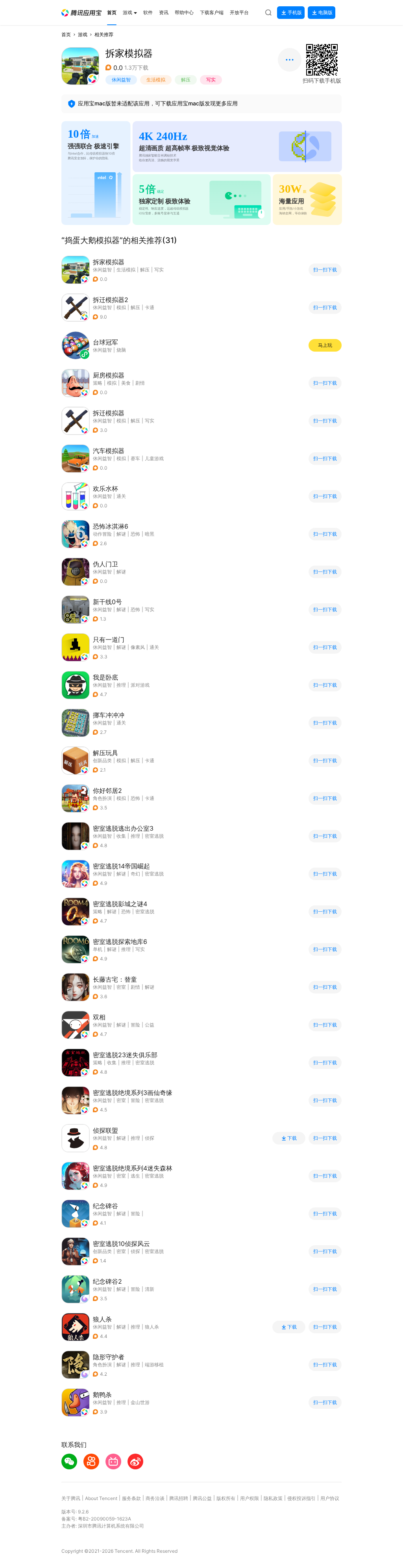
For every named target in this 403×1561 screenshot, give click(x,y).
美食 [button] (126, 383)
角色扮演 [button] (102, 798)
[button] (81, 13)
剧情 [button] (140, 383)
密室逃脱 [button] (154, 836)
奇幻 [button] (135, 874)
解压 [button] (185, 80)
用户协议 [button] (329, 1498)
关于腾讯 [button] (70, 1498)
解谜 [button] (121, 534)
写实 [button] (211, 80)
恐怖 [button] (135, 534)
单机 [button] (97, 949)
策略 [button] (97, 383)
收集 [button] (121, 836)
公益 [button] (149, 1025)
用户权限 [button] (249, 1498)
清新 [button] (149, 1289)
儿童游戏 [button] (154, 458)
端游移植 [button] (154, 1364)
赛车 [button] (135, 458)
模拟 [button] (121, 307)
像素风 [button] (138, 647)
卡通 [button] (149, 307)
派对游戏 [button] (140, 685)
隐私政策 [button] (273, 1498)
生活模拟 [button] (155, 80)
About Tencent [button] (101, 1498)
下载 (292, 1138)
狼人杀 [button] (152, 1327)
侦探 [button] (149, 1138)
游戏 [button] (82, 34)
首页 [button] (66, 34)
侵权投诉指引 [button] (301, 1498)
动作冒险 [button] (102, 534)
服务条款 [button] (131, 1498)
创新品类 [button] (102, 760)
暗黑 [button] (149, 534)
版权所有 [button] (225, 1498)
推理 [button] (121, 685)
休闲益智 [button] (121, 80)
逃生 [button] (135, 1176)
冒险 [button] (135, 1025)
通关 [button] (121, 496)
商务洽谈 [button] (155, 1498)
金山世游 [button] (140, 1402)
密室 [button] (121, 987)
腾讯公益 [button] (202, 1498)
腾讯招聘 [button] (178, 1498)
